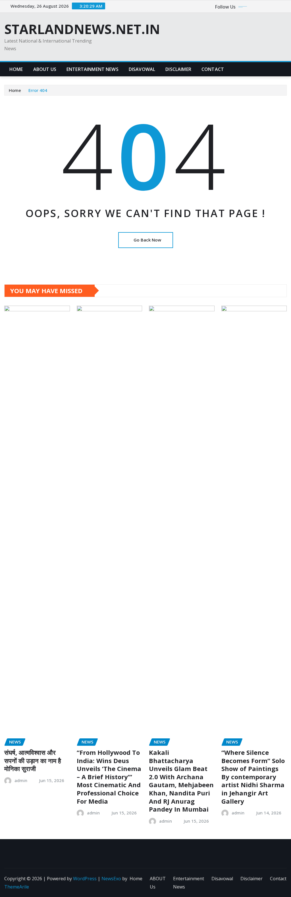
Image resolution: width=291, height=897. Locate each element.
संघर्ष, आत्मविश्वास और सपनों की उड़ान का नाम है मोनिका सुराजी (32, 760)
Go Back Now (147, 240)
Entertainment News (92, 69)
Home (16, 69)
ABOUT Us (44, 69)
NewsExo (111, 878)
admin (20, 780)
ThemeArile (16, 887)
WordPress (85, 878)
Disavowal (142, 69)
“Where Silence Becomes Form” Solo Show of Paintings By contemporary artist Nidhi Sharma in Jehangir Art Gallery (253, 776)
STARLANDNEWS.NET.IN (82, 29)
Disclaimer (178, 69)
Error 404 (37, 90)
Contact (212, 69)
